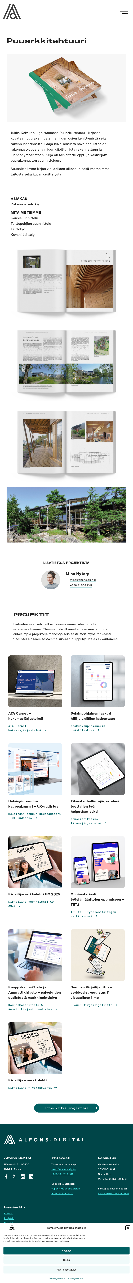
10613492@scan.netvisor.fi (113, 1193)
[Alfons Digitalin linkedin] (31, 1176)
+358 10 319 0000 (62, 1193)
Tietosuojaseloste (56, 1278)
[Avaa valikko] (123, 11)
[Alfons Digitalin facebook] (6, 1176)
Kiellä (66, 1260)
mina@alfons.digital (83, 579)
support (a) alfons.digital (65, 1188)
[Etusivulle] (12, 11)
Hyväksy (67, 1250)
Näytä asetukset (66, 1269)
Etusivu (8, 1213)
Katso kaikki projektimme (66, 1108)
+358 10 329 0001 (62, 1174)
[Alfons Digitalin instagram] (23, 1176)
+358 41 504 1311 (81, 585)
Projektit (9, 1218)
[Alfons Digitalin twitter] (14, 1176)
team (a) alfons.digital (63, 1169)
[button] (128, 1228)
